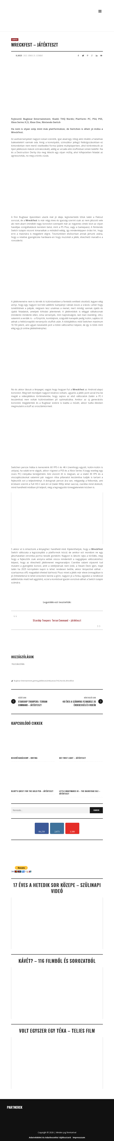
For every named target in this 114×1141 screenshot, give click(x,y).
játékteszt (42, 681)
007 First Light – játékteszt (72, 757)
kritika (49, 681)
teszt (54, 681)
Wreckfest (70, 681)
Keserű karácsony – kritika (24, 757)
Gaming (15, 39)
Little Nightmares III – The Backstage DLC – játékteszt (79, 792)
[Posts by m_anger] (12, 55)
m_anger (19, 55)
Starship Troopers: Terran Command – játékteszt (57, 620)
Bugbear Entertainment (23, 681)
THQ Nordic (60, 681)
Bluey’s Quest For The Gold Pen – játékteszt (32, 791)
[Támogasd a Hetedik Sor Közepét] (57, 27)
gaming (35, 681)
